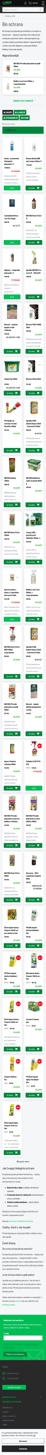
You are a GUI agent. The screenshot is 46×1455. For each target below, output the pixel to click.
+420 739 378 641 (12, 1378)
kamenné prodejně (8, 1304)
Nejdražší (8, 112)
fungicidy (29, 1221)
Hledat (40, 9)
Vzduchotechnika (8, 1420)
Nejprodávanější (11, 118)
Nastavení (23, 1441)
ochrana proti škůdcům (17, 1221)
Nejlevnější (20, 112)
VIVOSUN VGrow (7, 1407)
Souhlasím (23, 1448)
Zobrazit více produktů (23, 100)
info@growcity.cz (13, 1373)
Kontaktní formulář (14, 1387)
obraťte (18, 1301)
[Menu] (43, 3)
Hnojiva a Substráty (8, 1416)
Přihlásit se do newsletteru (15, 1354)
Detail (12, 188)
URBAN (4, 1424)
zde (34, 1435)
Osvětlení (5, 1412)
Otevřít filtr (10, 130)
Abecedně (24, 118)
